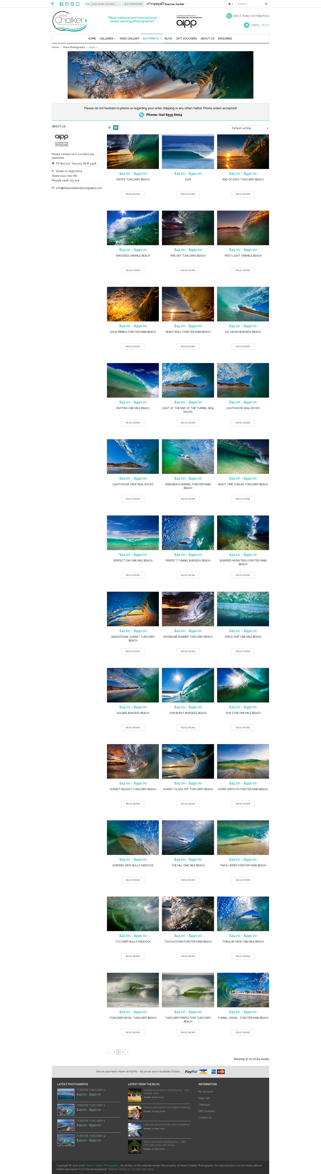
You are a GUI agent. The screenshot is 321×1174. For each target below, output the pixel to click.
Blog (168, 38)
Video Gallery (129, 38)
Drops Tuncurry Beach (133, 179)
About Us (207, 38)
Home (92, 38)
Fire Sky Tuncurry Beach (188, 255)
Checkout (204, 1104)
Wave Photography (74, 47)
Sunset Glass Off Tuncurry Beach (188, 789)
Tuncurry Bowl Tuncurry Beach (132, 1017)
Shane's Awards (54, 4)
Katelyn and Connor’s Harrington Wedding (167, 1107)
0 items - (259, 25)
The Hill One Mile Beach (188, 865)
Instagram (67, 4)
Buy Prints (151, 38)
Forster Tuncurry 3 (91, 1120)
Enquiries (225, 38)
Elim (188, 179)
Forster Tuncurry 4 (91, 1136)
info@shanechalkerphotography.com (79, 188)
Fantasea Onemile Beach (133, 255)
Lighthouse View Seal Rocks (133, 484)
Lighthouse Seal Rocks (243, 408)
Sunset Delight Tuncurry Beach (133, 789)
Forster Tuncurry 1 (91, 1090)
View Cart (204, 1098)
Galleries (107, 38)
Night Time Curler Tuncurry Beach (243, 484)
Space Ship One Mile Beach (243, 636)
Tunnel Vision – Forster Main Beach (243, 1017)
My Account (205, 1091)
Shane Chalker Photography (102, 1165)
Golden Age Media (143, 1169)
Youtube (78, 4)
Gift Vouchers (186, 38)
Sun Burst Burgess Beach (188, 713)
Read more (133, 194)
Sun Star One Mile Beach (243, 713)
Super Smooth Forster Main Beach (243, 789)
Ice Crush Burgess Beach (243, 331)
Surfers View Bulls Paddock (132, 865)
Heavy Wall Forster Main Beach (188, 331)
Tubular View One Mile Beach (243, 941)
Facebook (61, 4)
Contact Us (205, 1117)
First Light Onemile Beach (243, 255)
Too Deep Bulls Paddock (133, 941)
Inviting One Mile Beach (133, 408)
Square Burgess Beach (133, 713)
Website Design (117, 1169)
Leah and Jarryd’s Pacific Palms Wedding (166, 1124)
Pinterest (72, 4)
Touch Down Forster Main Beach (188, 941)
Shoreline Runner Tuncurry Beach (188, 636)
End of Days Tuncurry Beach (243, 179)
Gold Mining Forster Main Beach (133, 331)
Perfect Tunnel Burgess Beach (188, 560)
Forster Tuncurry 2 (91, 1105)
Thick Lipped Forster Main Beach (243, 865)
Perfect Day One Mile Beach (133, 560)
